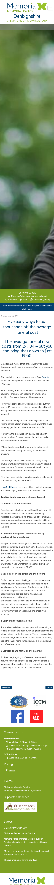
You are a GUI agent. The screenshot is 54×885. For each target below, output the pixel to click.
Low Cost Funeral (9, 487)
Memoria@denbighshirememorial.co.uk (29, 296)
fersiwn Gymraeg (42, 299)
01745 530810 (29, 293)
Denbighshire (27, 16)
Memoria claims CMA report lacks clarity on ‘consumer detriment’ (49, 687)
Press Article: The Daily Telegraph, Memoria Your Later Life (6, 687)
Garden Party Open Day (15, 828)
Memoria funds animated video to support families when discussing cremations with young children (26, 842)
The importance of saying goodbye (20, 860)
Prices (12, 770)
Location (12, 299)
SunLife (45, 377)
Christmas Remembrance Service (19, 833)
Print (25, 299)
